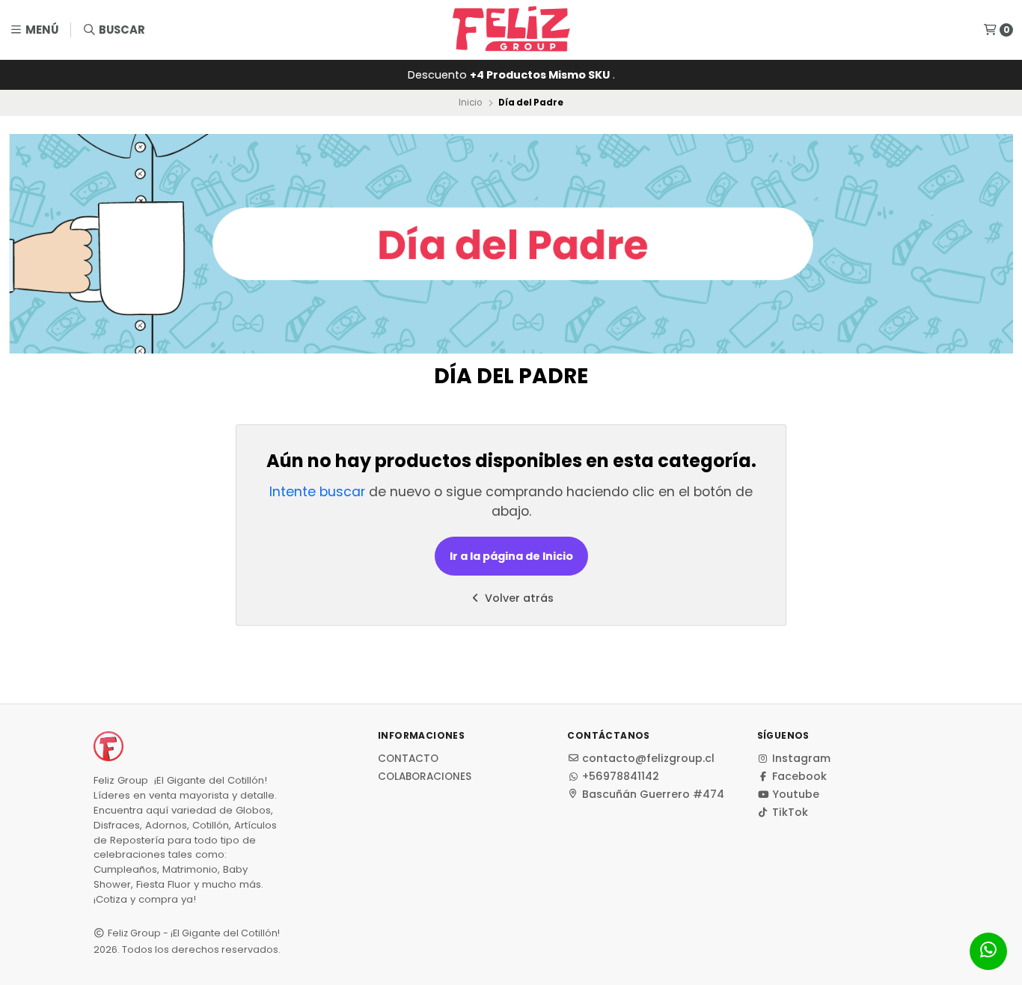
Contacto (408, 759)
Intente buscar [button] (317, 492)
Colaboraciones (424, 777)
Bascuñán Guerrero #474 (653, 794)
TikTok (790, 812)
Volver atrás (518, 598)
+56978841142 (620, 776)
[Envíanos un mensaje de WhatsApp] (988, 951)
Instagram (801, 758)
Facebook (799, 776)
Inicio (470, 103)
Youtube (795, 794)
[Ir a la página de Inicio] (511, 30)
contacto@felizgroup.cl (648, 758)
